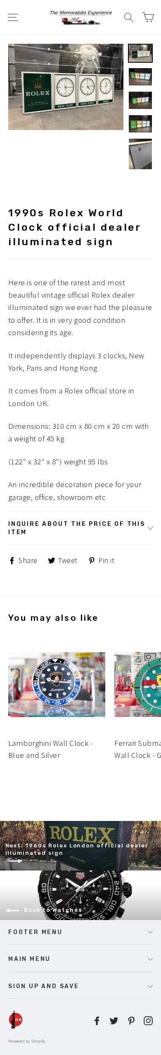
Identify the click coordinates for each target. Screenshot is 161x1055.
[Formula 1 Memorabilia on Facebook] (97, 1019)
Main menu (29, 959)
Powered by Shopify (26, 1041)
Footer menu (35, 932)
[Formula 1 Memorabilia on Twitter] (113, 1019)
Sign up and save (43, 986)
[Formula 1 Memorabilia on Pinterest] (131, 1019)
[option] (65, 87)
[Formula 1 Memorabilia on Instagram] (148, 1019)
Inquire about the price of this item (76, 527)
